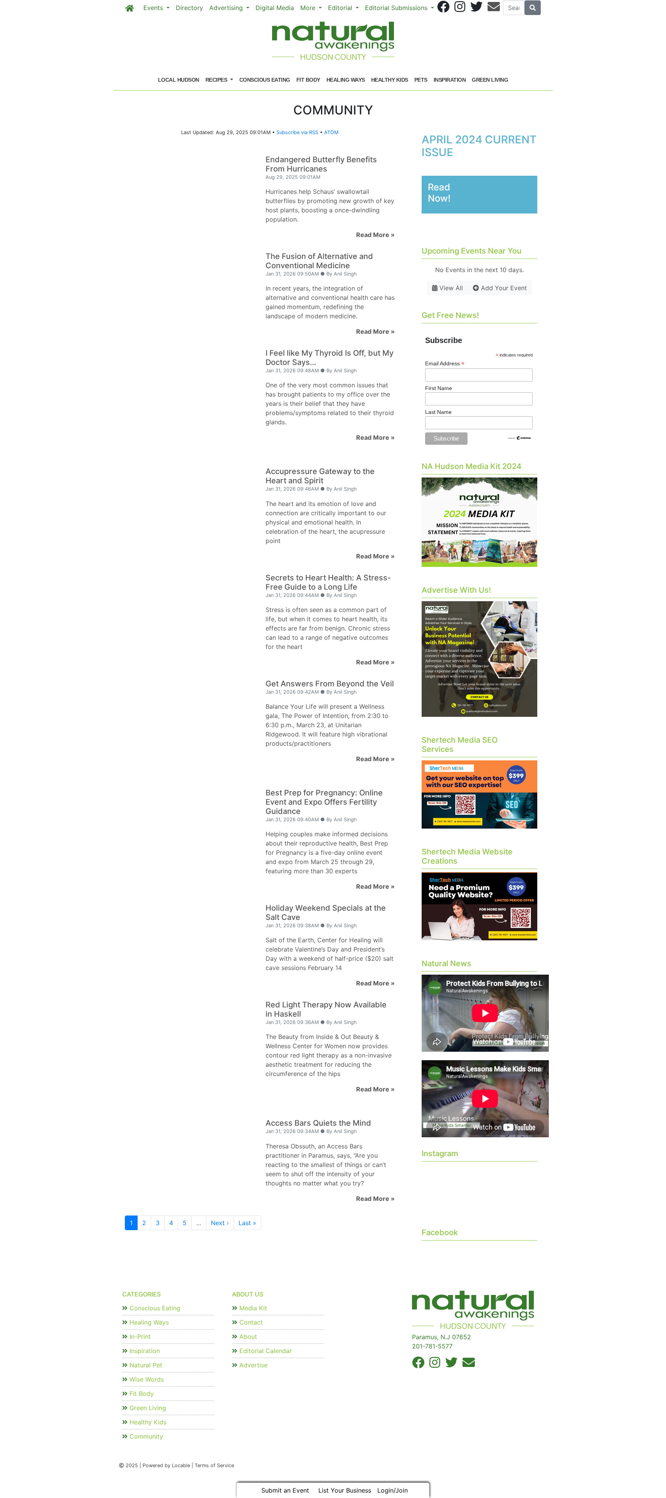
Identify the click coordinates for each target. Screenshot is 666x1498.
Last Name (438, 412)
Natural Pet (145, 1365)
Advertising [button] (227, 8)
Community (145, 1436)
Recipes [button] (217, 80)
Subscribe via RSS (297, 132)
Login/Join (392, 1490)
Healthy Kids (389, 80)
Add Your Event (503, 288)
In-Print (139, 1336)
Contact (250, 1322)
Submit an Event (285, 1490)
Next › (220, 1223)
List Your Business (344, 1490)
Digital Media (275, 8)
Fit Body (308, 80)
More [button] (308, 8)
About (247, 1336)
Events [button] (154, 8)
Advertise (252, 1365)
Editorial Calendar (264, 1351)
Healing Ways (345, 80)
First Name (438, 388)
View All (450, 288)
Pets (420, 80)
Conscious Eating (264, 80)
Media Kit (252, 1308)
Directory (189, 8)
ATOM (331, 132)
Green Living (490, 80)
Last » (247, 1223)
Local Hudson (178, 80)
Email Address (444, 363)
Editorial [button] (341, 8)
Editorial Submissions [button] (397, 8)
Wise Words (146, 1379)
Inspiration (450, 80)
